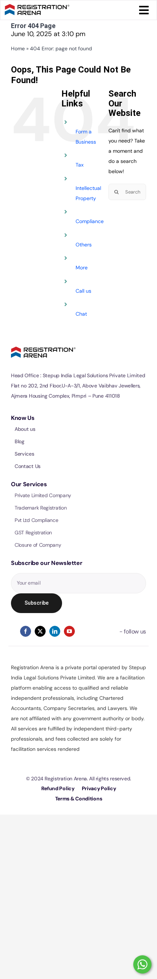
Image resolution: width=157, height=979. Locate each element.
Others (84, 244)
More (82, 267)
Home (18, 48)
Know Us (22, 418)
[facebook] (25, 631)
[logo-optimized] (37, 7)
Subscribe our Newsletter (46, 563)
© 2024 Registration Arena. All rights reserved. (78, 778)
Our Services (29, 484)
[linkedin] (54, 631)
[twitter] (40, 631)
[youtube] (69, 631)
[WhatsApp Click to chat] (142, 964)
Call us (83, 291)
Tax (80, 164)
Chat (81, 314)
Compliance (90, 221)
